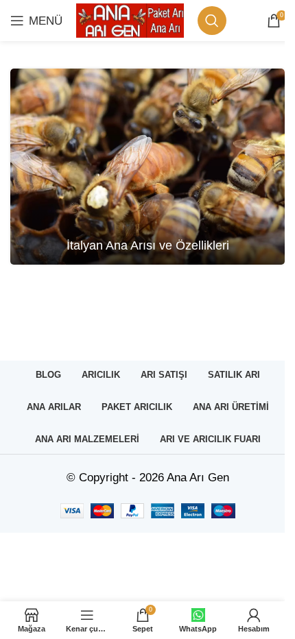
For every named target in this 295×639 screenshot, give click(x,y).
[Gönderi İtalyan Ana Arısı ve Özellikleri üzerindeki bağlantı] (147, 167)
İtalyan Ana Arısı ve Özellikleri (148, 245)
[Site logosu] (130, 19)
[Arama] (212, 20)
